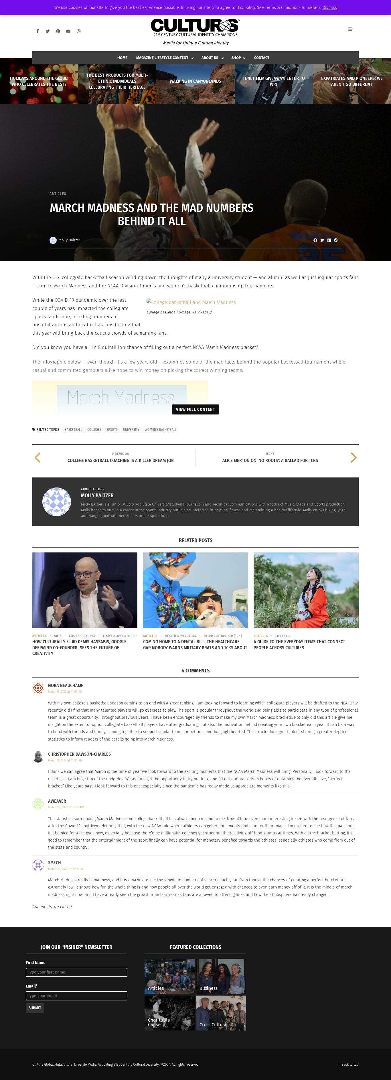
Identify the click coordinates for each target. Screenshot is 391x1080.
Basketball (73, 430)
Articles (58, 194)
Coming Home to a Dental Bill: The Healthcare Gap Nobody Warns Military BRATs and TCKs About (195, 644)
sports (112, 430)
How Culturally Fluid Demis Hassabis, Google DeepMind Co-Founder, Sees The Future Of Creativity (79, 647)
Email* (31, 986)
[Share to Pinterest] (335, 240)
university (131, 430)
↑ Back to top (348, 1065)
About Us (210, 58)
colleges (94, 430)
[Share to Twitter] (322, 240)
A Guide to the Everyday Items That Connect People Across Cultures (299, 644)
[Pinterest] (58, 31)
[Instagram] (79, 31)
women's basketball (160, 430)
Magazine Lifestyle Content (162, 58)
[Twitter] (48, 31)
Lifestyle (283, 635)
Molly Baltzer (69, 240)
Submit (35, 1008)
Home (122, 58)
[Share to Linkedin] (328, 240)
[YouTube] (68, 31)
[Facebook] (37, 31)
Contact (261, 58)
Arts (58, 635)
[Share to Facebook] (315, 240)
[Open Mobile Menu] (353, 31)
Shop (236, 58)
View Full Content (195, 409)
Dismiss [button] (330, 7)
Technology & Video (120, 635)
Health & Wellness (180, 635)
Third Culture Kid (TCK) (223, 635)
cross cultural (82, 635)
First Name (36, 962)
